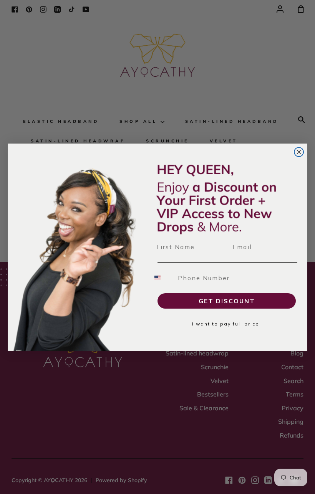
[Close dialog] (298, 152)
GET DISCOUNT (227, 301)
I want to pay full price (225, 324)
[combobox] (162, 278)
